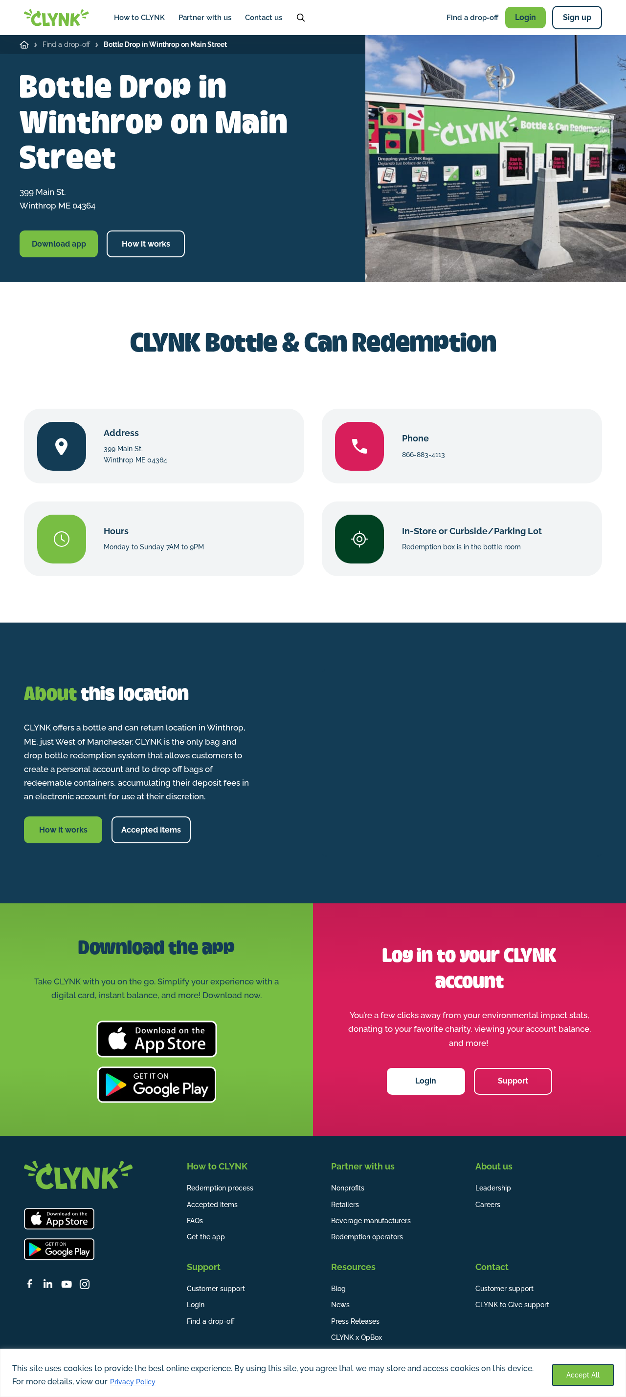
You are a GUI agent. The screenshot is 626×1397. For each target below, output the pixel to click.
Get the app (206, 1237)
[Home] (24, 44)
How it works (146, 244)
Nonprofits (347, 1188)
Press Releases (355, 1321)
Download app (59, 244)
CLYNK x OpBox (356, 1337)
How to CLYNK (139, 17)
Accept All (583, 1375)
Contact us (263, 17)
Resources (353, 1267)
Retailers (345, 1205)
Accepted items (151, 829)
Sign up (577, 17)
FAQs (195, 1221)
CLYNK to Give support (512, 1305)
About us (494, 1166)
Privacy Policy (133, 1382)
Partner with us (205, 17)
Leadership (493, 1188)
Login (525, 17)
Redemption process (220, 1188)
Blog (338, 1289)
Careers (487, 1205)
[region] (313, 1373)
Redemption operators (367, 1237)
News (340, 1305)
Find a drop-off (472, 17)
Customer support (216, 1289)
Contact (492, 1267)
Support (513, 1080)
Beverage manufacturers (371, 1221)
